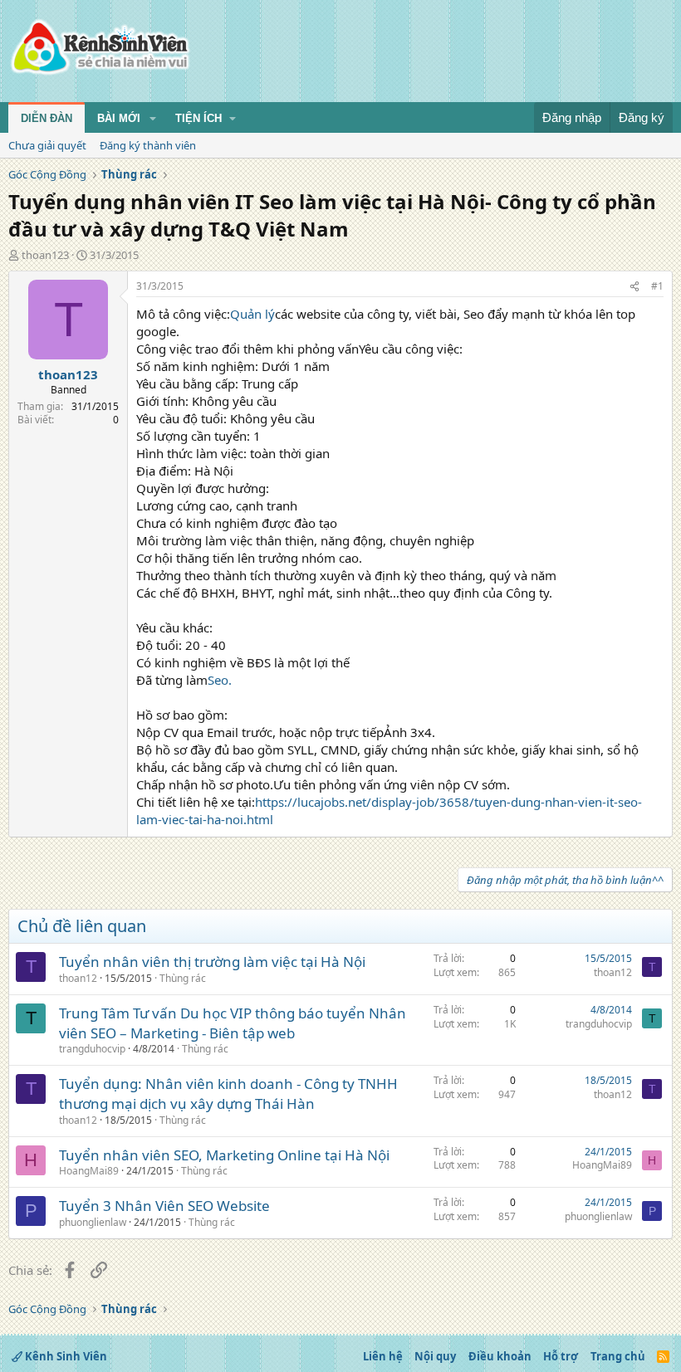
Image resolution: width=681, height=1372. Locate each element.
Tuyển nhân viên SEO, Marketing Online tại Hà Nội (224, 1154)
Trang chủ (617, 1356)
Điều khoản (500, 1356)
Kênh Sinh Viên (64, 1356)
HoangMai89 (89, 1171)
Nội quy (435, 1356)
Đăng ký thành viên (148, 145)
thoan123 (45, 254)
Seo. (220, 679)
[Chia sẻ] (634, 286)
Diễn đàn (46, 118)
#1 (657, 286)
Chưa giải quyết (47, 145)
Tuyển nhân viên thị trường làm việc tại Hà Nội (212, 961)
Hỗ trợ (560, 1356)
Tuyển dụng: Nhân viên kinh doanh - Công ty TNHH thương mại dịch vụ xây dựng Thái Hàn (228, 1093)
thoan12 (78, 978)
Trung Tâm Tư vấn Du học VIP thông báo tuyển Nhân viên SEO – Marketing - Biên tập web (232, 1022)
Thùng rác (182, 978)
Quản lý (252, 313)
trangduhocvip (92, 1049)
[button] (153, 119)
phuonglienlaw (92, 1222)
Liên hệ (383, 1356)
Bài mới (118, 118)
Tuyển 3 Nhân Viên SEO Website (164, 1205)
